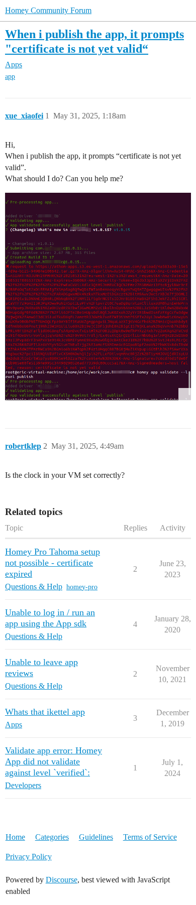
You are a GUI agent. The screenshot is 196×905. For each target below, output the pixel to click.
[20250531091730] (98, 297)
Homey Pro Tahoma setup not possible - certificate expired (52, 563)
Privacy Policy (29, 856)
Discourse (61, 879)
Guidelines (96, 837)
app (10, 76)
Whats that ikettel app (45, 712)
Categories (52, 837)
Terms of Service (150, 837)
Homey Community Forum (48, 10)
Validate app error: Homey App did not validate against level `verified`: (53, 761)
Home (15, 837)
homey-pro (81, 587)
